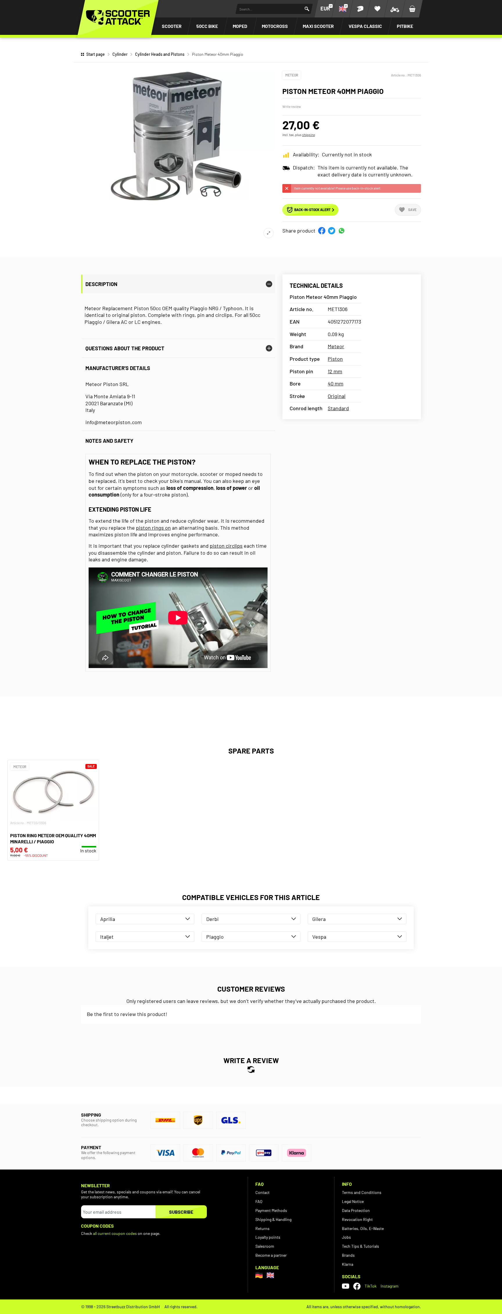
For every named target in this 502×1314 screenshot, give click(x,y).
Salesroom (264, 1246)
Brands (348, 1255)
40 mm (335, 383)
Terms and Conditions (361, 1192)
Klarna (347, 1264)
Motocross (275, 26)
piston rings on (153, 527)
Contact (262, 1192)
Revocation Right (357, 1219)
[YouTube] (345, 1286)
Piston (335, 359)
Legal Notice (353, 1201)
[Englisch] (270, 1275)
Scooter (172, 26)
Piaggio (215, 936)
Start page (95, 54)
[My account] (360, 8)
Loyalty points (267, 1237)
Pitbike (405, 26)
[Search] (307, 9)
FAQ (258, 1201)
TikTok (370, 1285)
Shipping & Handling (273, 1219)
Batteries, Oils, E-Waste (363, 1228)
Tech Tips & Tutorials (360, 1246)
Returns (262, 1228)
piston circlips (226, 545)
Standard (338, 408)
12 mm (335, 371)
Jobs (346, 1237)
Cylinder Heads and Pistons (159, 54)
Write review (291, 106)
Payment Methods (271, 1210)
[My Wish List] (377, 8)
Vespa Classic (365, 26)
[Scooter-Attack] (118, 17)
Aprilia (107, 919)
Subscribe (181, 1212)
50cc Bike (207, 26)
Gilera (319, 919)
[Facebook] (357, 1286)
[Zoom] (268, 233)
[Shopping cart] (412, 8)
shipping (308, 135)
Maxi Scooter (318, 26)
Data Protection (356, 1210)
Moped (240, 26)
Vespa (319, 936)
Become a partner (271, 1255)
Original (336, 396)
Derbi (212, 919)
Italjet (107, 936)
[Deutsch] (259, 1275)
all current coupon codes (115, 1233)
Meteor (291, 75)
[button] (321, 230)
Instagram (390, 1285)
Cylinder (120, 54)
